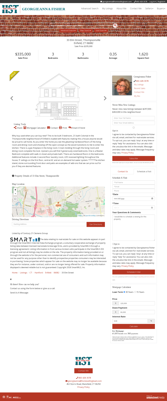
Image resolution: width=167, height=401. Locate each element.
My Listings (139, 84)
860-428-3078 (141, 1)
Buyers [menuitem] (160, 8)
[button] (114, 25)
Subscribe (133, 158)
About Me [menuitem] (121, 8)
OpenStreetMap (90, 215)
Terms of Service (150, 276)
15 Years (140, 292)
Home (14, 272)
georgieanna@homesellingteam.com (117, 1)
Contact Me (139, 92)
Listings (23, 272)
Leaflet (80, 215)
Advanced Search (67, 30)
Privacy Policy (127, 152)
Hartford (39, 272)
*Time (115, 203)
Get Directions (95, 224)
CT (31, 272)
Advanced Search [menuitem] (89, 8)
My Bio (137, 96)
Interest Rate (119, 316)
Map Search (85, 30)
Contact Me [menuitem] (136, 8)
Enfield (48, 272)
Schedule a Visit (144, 171)
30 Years (129, 292)
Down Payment (119, 307)
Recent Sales (139, 88)
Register (161, 1)
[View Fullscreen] (15, 199)
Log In (152, 1)
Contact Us (123, 171)
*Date (115, 194)
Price (114, 299)
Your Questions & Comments (126, 212)
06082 (56, 272)
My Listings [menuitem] (107, 8)
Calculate (134, 326)
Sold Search (100, 30)
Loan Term (117, 292)
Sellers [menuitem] (148, 8)
